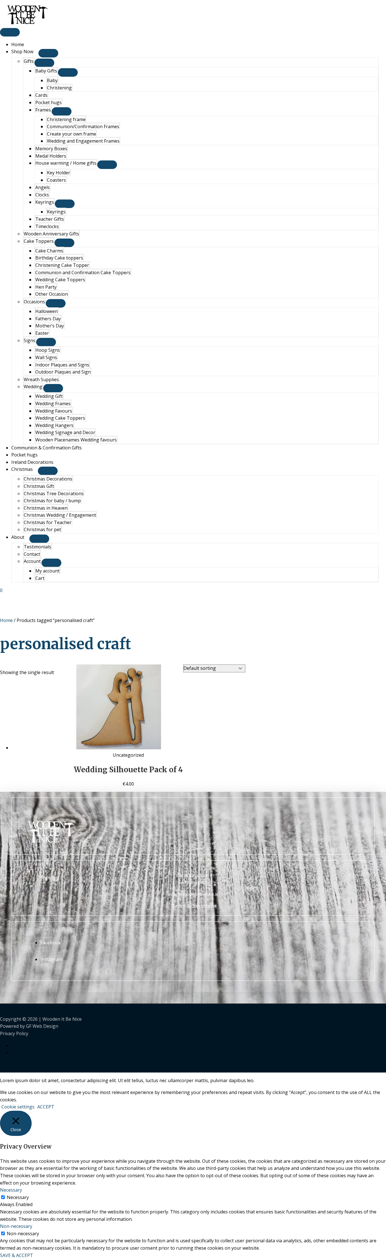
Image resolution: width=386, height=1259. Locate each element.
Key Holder (58, 173)
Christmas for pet (42, 529)
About (17, 537)
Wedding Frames (53, 403)
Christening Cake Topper (62, 265)
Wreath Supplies (41, 379)
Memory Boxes (51, 148)
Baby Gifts (46, 71)
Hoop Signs (47, 350)
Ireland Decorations (32, 462)
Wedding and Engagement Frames (83, 141)
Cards (41, 95)
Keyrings (44, 202)
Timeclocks (47, 226)
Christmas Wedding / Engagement (60, 515)
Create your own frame (71, 134)
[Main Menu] (10, 32)
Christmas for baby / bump (52, 500)
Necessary (18, 1197)
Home (17, 44)
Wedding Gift (49, 396)
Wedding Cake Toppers (60, 279)
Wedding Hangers (54, 425)
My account (47, 571)
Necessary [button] (11, 1190)
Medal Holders (50, 156)
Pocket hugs (48, 102)
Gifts (29, 61)
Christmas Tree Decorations (54, 493)
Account (32, 561)
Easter (42, 333)
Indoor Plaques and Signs (62, 365)
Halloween (46, 311)
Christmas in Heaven (46, 508)
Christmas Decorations (48, 479)
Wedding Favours (53, 411)
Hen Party (46, 287)
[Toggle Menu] (48, 53)
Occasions (34, 302)
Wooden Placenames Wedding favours (76, 440)
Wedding (33, 386)
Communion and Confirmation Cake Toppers (83, 272)
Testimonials (37, 547)
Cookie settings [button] (17, 1107)
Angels (42, 187)
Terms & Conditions (193, 906)
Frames (43, 110)
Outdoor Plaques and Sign (63, 372)
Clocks (42, 195)
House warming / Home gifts (65, 163)
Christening (59, 88)
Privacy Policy (14, 1033)
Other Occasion (51, 294)
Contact (32, 554)
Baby (52, 80)
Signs (29, 340)
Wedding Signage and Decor (65, 432)
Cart (39, 578)
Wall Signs (46, 357)
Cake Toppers (39, 241)
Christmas (22, 469)
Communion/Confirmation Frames (83, 126)
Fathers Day (48, 319)
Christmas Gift (39, 486)
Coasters (56, 180)
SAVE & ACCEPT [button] (16, 1255)
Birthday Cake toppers (59, 258)
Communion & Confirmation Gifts (46, 448)
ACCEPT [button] (45, 1107)
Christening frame (66, 119)
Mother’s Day (49, 326)
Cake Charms (49, 251)
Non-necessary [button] (16, 1226)
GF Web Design (42, 1026)
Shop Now (22, 51)
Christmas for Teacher (47, 522)
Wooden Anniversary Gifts (51, 234)
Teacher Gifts (49, 219)
